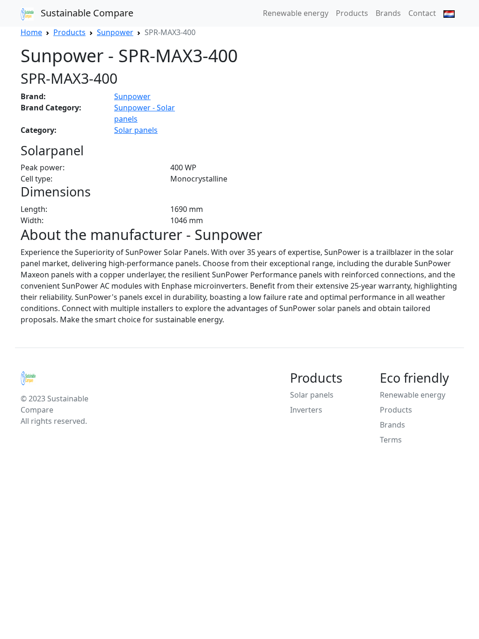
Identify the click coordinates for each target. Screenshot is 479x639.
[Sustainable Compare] (60, 377)
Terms (391, 440)
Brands (388, 13)
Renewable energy (295, 13)
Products (352, 13)
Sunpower (132, 96)
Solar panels (136, 130)
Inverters (306, 410)
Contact (422, 13)
